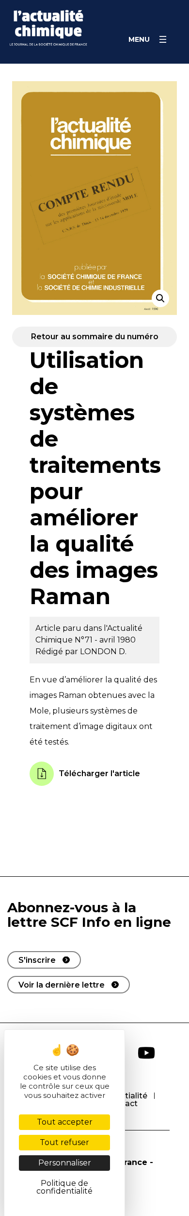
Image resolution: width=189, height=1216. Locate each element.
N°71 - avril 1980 (105, 639)
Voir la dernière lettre (61, 985)
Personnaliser (64, 1162)
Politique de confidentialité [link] (64, 1187)
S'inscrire (37, 960)
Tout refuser (64, 1142)
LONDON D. (103, 651)
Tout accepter (65, 1122)
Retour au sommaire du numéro (94, 336)
